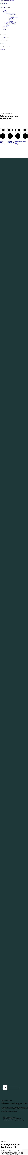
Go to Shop (2, 49)
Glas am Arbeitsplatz (11, 142)
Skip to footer (10, 0)
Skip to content (3, 0)
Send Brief (2, 43)
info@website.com (4, 37)
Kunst (24, 141)
